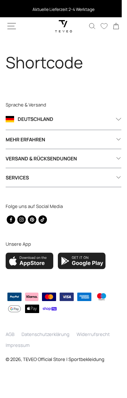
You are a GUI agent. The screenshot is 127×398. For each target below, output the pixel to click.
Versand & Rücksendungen (41, 158)
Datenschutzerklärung (45, 334)
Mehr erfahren (25, 139)
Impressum (18, 345)
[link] (110, 26)
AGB (10, 334)
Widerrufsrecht (93, 334)
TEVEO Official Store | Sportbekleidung (63, 359)
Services (17, 177)
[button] (12, 26)
